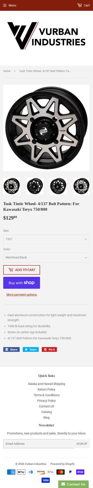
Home (7, 71)
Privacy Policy (46, 400)
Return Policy (46, 389)
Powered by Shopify (62, 464)
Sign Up (82, 443)
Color (6, 249)
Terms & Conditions (46, 395)
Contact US (46, 406)
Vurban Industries (35, 464)
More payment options (21, 294)
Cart (86, 5)
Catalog (46, 412)
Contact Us (75, 484)
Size (6, 230)
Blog (46, 417)
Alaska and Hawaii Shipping (46, 384)
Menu (12, 5)
